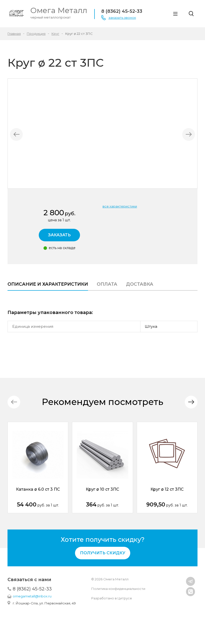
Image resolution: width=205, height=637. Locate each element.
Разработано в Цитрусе (111, 598)
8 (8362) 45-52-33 (32, 589)
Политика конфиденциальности (118, 589)
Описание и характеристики (48, 284)
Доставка (139, 284)
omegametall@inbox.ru (32, 596)
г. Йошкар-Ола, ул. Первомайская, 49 (44, 603)
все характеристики (119, 206)
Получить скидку (102, 553)
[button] (191, 402)
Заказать (59, 235)
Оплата (107, 284)
